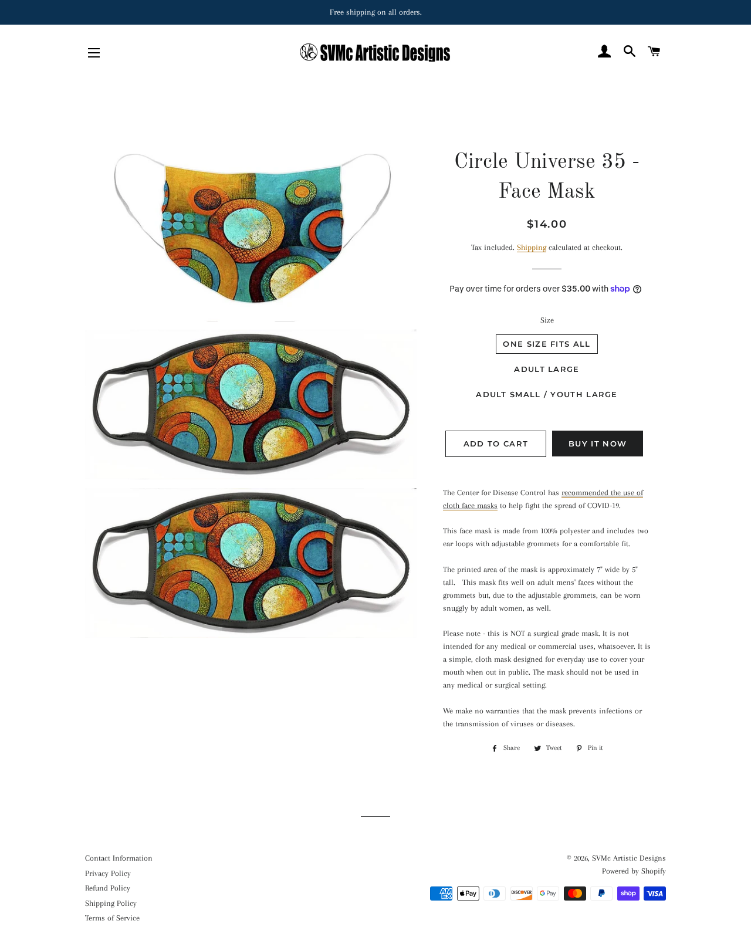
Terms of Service (112, 917)
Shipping (531, 247)
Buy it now (598, 443)
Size (547, 320)
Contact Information (119, 858)
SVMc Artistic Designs (629, 858)
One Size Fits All (546, 343)
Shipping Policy (111, 903)
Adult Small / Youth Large (547, 394)
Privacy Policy (108, 873)
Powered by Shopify (634, 871)
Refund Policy (107, 888)
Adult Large (546, 369)
